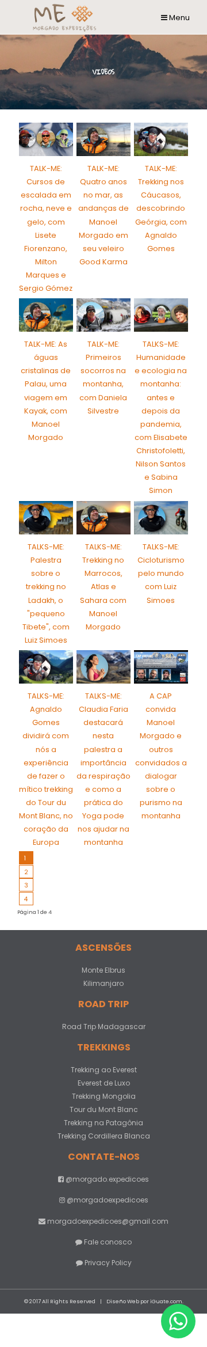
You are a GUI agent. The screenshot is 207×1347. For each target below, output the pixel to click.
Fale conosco (107, 1242)
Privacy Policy (107, 1263)
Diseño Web (122, 1301)
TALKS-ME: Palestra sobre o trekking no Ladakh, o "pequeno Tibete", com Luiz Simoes (46, 593)
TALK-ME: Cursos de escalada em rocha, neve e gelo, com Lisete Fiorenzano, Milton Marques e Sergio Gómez (45, 228)
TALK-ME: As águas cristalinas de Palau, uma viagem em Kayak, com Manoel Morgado (46, 390)
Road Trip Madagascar (103, 1026)
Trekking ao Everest (104, 1070)
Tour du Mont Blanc (104, 1109)
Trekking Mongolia (104, 1096)
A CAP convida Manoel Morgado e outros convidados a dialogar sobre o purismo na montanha (161, 755)
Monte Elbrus (103, 970)
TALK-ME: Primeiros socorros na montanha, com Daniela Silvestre (103, 377)
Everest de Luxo (104, 1083)
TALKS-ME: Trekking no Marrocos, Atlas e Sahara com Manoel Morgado (103, 586)
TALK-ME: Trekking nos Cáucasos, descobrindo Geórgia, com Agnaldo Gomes (161, 208)
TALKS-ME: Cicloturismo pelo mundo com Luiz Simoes (161, 573)
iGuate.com (166, 1301)
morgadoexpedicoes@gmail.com (107, 1221)
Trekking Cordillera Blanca (103, 1136)
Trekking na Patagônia (103, 1123)
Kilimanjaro (103, 983)
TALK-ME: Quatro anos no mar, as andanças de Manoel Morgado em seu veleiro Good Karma (103, 215)
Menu (178, 17)
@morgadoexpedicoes (106, 1200)
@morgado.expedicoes (106, 1179)
